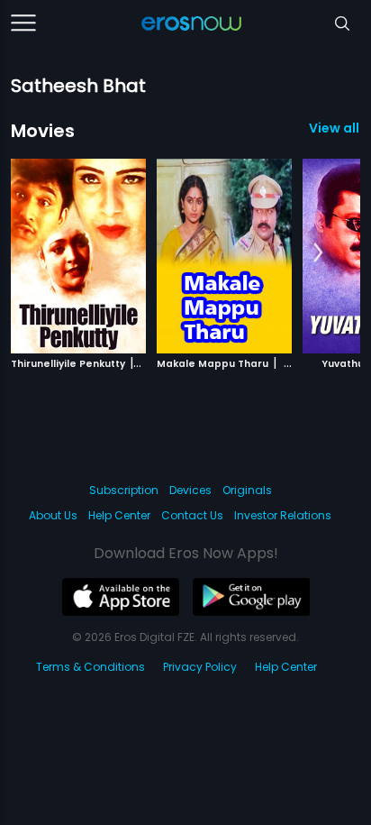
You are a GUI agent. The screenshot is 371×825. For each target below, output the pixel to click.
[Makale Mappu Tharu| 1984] (224, 256)
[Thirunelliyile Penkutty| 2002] (78, 256)
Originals (247, 490)
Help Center (119, 515)
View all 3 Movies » (334, 128)
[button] (318, 253)
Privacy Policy (200, 666)
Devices (190, 490)
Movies (43, 130)
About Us (53, 515)
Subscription (123, 490)
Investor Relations (282, 515)
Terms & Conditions (90, 666)
